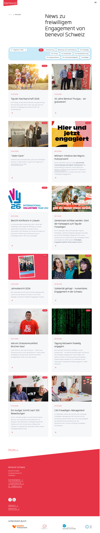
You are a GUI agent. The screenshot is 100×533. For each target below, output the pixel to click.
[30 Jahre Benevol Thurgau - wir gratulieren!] (70, 90)
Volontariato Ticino (25, 163)
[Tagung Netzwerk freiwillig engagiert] (70, 338)
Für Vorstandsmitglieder (69, 57)
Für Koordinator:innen (80, 54)
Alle (40, 50)
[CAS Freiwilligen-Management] (70, 404)
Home (10, 15)
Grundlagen (84, 57)
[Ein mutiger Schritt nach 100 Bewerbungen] (27, 404)
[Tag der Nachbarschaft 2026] (27, 90)
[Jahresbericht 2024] (27, 278)
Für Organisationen (51, 57)
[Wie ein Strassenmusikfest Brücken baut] (27, 338)
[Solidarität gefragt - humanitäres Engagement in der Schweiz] (70, 278)
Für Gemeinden (65, 54)
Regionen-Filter (18, 50)
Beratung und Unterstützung (65, 50)
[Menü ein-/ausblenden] (95, 2)
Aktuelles (18, 15)
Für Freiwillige (83, 50)
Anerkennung (48, 50)
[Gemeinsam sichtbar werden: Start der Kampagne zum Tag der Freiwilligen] (70, 217)
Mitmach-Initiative (60, 169)
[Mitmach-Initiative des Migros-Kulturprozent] (70, 151)
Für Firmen (53, 54)
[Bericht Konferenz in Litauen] (27, 217)
